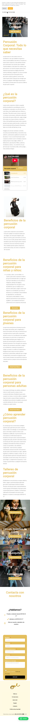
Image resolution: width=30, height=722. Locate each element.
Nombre (7, 637)
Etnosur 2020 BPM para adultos (18, 186)
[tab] (15, 173)
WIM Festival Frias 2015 (16, 181)
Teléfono (7, 655)
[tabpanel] (15, 160)
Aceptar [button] (10, 8)
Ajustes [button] (4, 8)
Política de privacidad (15, 709)
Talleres (15, 693)
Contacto (15, 706)
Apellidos (7, 643)
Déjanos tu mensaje (10, 661)
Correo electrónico (10, 649)
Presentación (14, 173)
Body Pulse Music (15, 177)
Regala (15, 703)
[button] (23, 718)
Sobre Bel (15, 700)
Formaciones (15, 697)
